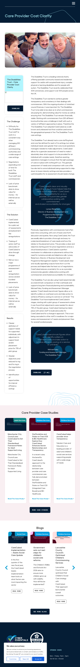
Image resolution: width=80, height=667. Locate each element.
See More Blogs (40, 612)
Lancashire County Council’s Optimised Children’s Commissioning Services (62, 555)
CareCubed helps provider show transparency (64, 436)
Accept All (38, 659)
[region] (25, 653)
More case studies (40, 510)
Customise (12, 659)
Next (73, 567)
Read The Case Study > (16, 499)
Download (16, 108)
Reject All (26, 659)
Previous (6, 567)
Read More (17, 591)
